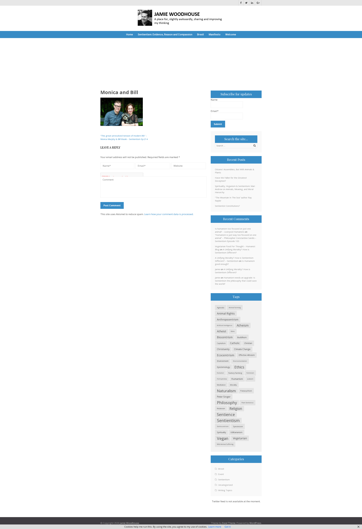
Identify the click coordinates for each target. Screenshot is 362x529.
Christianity (223, 349)
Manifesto (214, 34)
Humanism (237, 378)
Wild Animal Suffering (225, 444)
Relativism (221, 408)
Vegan (222, 438)
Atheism (243, 325)
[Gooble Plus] (258, 3)
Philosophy (227, 402)
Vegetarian (240, 438)
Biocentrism (225, 337)
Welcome (230, 34)
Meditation (221, 385)
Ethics (239, 367)
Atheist (221, 331)
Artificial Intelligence (224, 325)
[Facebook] (241, 3)
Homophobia (222, 379)
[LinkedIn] (252, 3)
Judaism (250, 379)
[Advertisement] (181, 59)
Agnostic (220, 307)
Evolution (220, 373)
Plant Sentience (247, 403)
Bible (233, 331)
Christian (248, 343)
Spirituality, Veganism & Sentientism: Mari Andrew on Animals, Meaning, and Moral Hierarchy (235, 189)
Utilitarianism (236, 432)
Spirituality (221, 432)
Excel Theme (228, 523)
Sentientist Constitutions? (227, 205)
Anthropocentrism (227, 319)
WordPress (255, 523)
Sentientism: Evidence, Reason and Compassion (165, 34)
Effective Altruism (247, 355)
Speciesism (238, 426)
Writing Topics (225, 490)
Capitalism (221, 343)
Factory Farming (235, 373)
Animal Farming (235, 307)
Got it (228, 526)
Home (129, 34)
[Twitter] (246, 3)
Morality (233, 385)
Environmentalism (240, 361)
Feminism (250, 373)
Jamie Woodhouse (129, 523)
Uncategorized (225, 484)
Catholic (235, 343)
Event (221, 474)
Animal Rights (226, 313)
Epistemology (223, 367)
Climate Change (242, 349)
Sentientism (228, 420)
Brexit (200, 34)
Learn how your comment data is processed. (169, 214)
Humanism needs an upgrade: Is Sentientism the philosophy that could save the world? (236, 280)
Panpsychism (246, 390)
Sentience (226, 414)
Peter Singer (223, 396)
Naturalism (226, 390)
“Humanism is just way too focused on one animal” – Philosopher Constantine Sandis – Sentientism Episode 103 (235, 237)
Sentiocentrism (223, 426)
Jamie (217, 269)
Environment (223, 361)
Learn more (214, 526)
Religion (236, 408)
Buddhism (242, 337)
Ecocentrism (225, 355)
